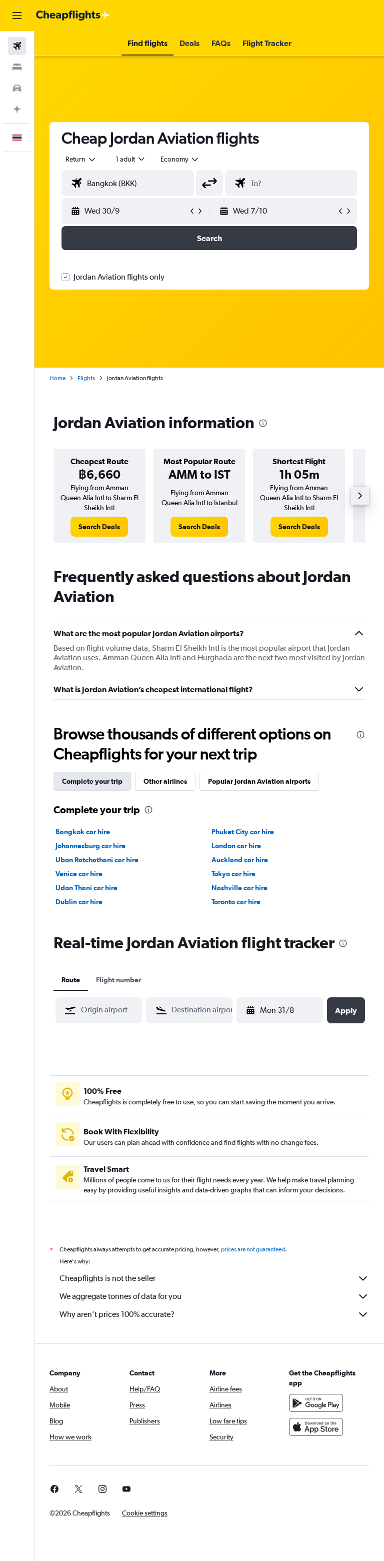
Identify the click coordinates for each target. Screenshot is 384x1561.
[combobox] (180, 159)
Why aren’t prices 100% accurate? (117, 1314)
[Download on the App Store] (316, 1427)
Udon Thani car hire (87, 888)
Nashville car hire (240, 888)
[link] (99, 527)
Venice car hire (79, 874)
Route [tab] (71, 980)
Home (58, 378)
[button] (17, 16)
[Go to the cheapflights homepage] (73, 16)
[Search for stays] (17, 67)
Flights (86, 378)
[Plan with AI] (17, 109)
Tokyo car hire (234, 874)
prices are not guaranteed (253, 1249)
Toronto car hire (236, 902)
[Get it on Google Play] (316, 1403)
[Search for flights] (17, 46)
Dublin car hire (79, 902)
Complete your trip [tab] (92, 781)
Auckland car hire (240, 860)
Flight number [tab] (118, 980)
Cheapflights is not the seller (108, 1278)
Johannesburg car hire (91, 846)
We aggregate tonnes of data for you (121, 1296)
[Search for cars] (17, 88)
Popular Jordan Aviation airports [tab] (259, 781)
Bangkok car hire (83, 832)
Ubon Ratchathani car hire (97, 860)
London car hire (236, 846)
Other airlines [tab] (165, 781)
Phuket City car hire (243, 832)
